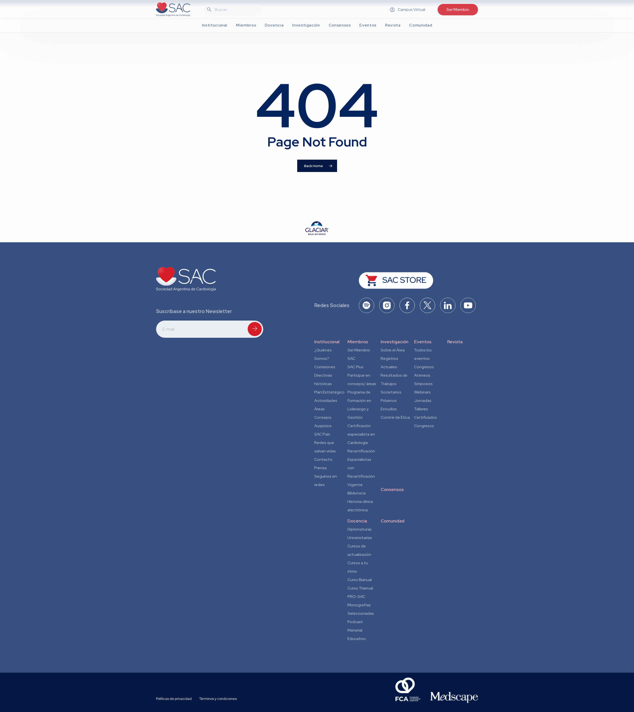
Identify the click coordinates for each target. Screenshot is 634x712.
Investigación (394, 341)
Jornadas (422, 400)
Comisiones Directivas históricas (324, 375)
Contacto (323, 459)
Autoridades (325, 400)
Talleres (421, 409)
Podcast (355, 621)
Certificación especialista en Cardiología (361, 434)
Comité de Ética (395, 417)
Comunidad (392, 521)
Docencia (357, 521)
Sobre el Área (393, 350)
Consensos (392, 489)
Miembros (357, 341)
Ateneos (422, 375)
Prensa (320, 467)
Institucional (327, 341)
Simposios (423, 383)
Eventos (422, 341)
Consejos (322, 417)
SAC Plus (355, 366)
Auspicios (323, 425)
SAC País (322, 434)
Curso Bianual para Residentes (359, 580)
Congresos (424, 366)
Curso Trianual (360, 588)
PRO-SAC (356, 596)
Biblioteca (356, 493)
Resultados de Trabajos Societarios (394, 384)
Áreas (319, 409)
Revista (455, 341)
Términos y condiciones (218, 698)
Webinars (422, 392)
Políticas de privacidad (174, 698)
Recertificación (361, 451)
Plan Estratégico (329, 392)
